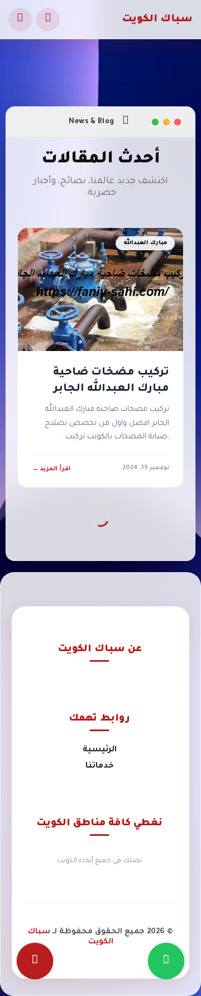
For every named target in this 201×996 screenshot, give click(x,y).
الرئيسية (100, 750)
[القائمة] (20, 19)
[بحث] (48, 19)
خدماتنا (99, 766)
